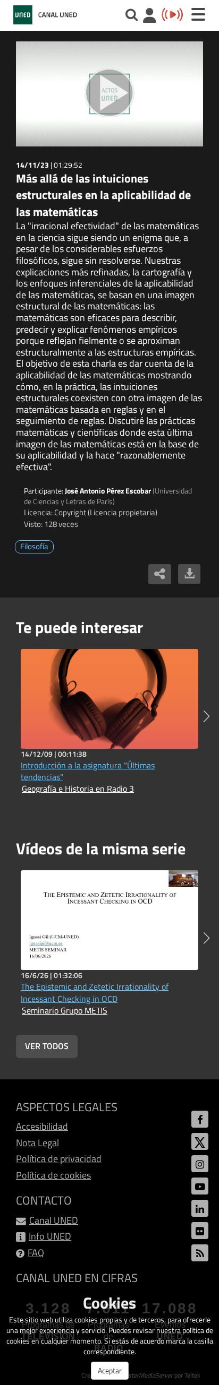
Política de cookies (53, 1175)
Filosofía (34, 546)
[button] (206, 716)
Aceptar (110, 1370)
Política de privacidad (59, 1159)
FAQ (36, 1252)
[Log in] (149, 17)
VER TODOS (47, 1046)
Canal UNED (53, 1220)
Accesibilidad (42, 1126)
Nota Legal (37, 1143)
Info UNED (50, 1236)
